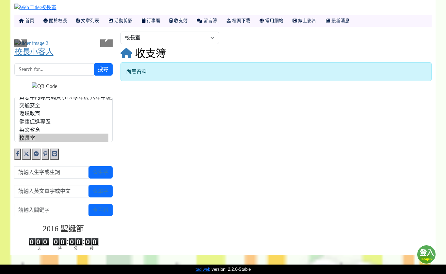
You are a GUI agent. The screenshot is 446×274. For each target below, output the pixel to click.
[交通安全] (64, 105)
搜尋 (103, 69)
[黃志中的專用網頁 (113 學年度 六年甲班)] (64, 97)
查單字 (100, 191)
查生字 (100, 172)
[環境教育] (64, 113)
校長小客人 (34, 52)
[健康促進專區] (64, 121)
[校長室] (64, 138)
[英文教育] (64, 129)
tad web (203, 269)
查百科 (100, 210)
